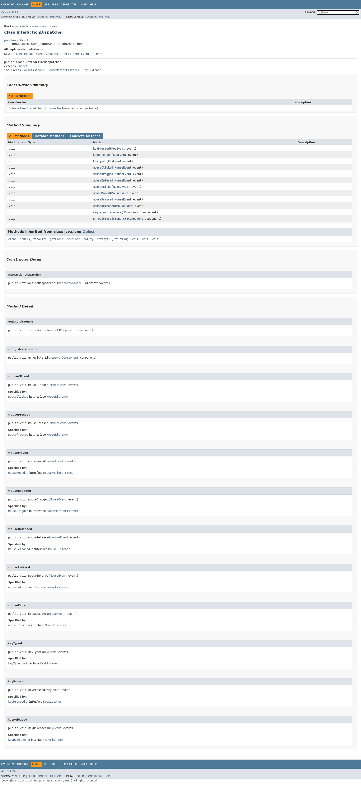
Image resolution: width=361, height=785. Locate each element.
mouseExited (102, 186)
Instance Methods (49, 136)
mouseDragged (103, 174)
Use (46, 4)
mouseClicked (103, 167)
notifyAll (104, 239)
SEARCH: (310, 12)
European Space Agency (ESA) (52, 780)
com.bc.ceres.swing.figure (38, 26)
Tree (55, 4)
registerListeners (107, 212)
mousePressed (103, 199)
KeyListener (13, 53)
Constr (42, 16)
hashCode (73, 239)
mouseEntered (103, 180)
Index (84, 4)
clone (12, 239)
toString (121, 239)
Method (55, 16)
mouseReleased (104, 206)
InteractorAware (57, 108)
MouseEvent (123, 167)
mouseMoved (101, 193)
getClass (56, 239)
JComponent (131, 212)
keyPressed (101, 148)
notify (88, 239)
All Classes (9, 11)
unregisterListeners (109, 218)
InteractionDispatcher (25, 108)
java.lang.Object (16, 40)
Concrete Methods (85, 136)
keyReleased (102, 154)
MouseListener (35, 53)
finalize (40, 239)
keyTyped (99, 161)
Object (23, 66)
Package (23, 4)
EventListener (92, 53)
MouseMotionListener (63, 53)
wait (135, 239)
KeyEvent (118, 148)
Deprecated (69, 4)
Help (93, 4)
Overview (8, 4)
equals (25, 239)
